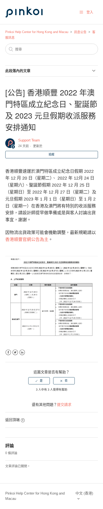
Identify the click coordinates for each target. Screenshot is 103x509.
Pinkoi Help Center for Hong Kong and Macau (36, 32)
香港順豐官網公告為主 (26, 239)
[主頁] (29, 22)
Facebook (8, 352)
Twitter (15, 352)
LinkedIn (22, 352)
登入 (89, 12)
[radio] (39, 380)
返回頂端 (12, 420)
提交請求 (64, 404)
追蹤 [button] (51, 154)
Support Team (29, 140)
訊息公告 (80, 32)
